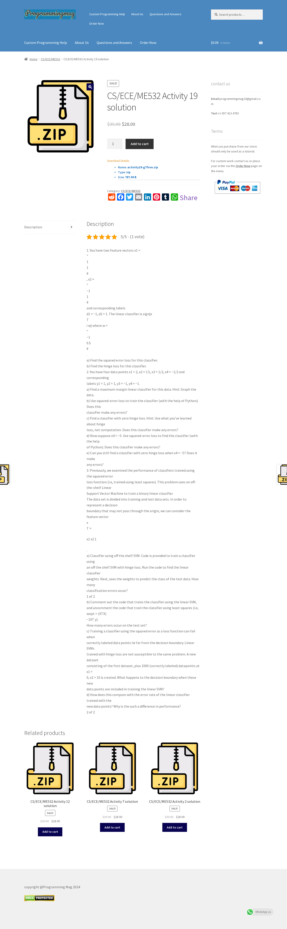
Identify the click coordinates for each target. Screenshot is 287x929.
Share (189, 197)
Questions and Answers (165, 14)
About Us (137, 14)
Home (33, 59)
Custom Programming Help (107, 14)
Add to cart (140, 143)
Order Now (96, 23)
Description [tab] (33, 227)
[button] (90, 86)
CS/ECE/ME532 (50, 59)
